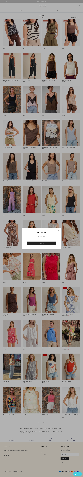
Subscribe (41, 243)
